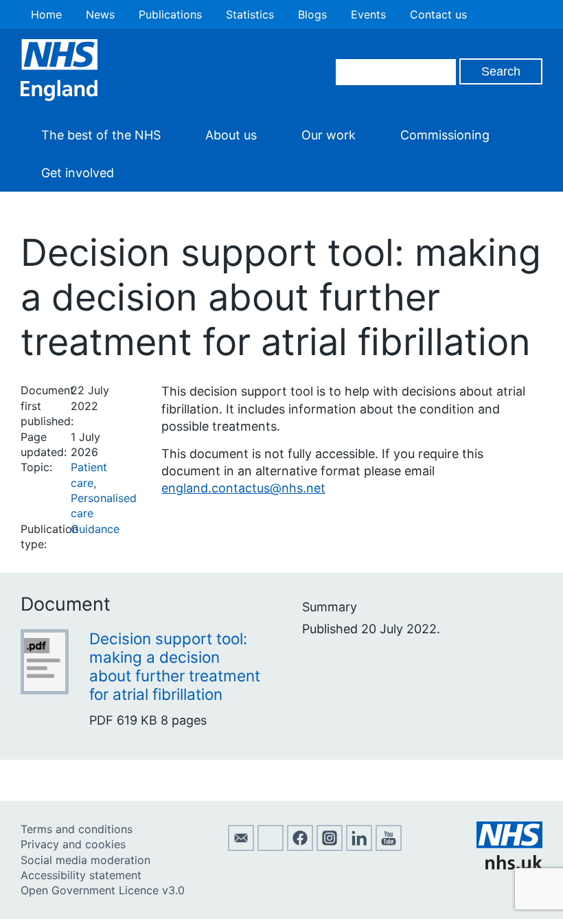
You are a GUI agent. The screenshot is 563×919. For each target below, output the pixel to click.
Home (46, 14)
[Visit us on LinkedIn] (359, 847)
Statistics (250, 14)
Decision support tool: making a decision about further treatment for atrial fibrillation (174, 666)
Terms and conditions (77, 829)
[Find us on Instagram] (330, 847)
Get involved (77, 173)
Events (368, 14)
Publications (170, 14)
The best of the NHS (101, 135)
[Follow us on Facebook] (300, 847)
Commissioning (445, 135)
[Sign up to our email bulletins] (241, 847)
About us (231, 135)
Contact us (438, 14)
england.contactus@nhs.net (243, 488)
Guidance (95, 529)
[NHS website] (509, 865)
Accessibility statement (81, 875)
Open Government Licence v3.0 (103, 890)
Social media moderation (85, 860)
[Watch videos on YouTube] (389, 847)
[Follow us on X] (270, 847)
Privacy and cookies (73, 844)
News (100, 14)
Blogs (312, 14)
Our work (328, 135)
